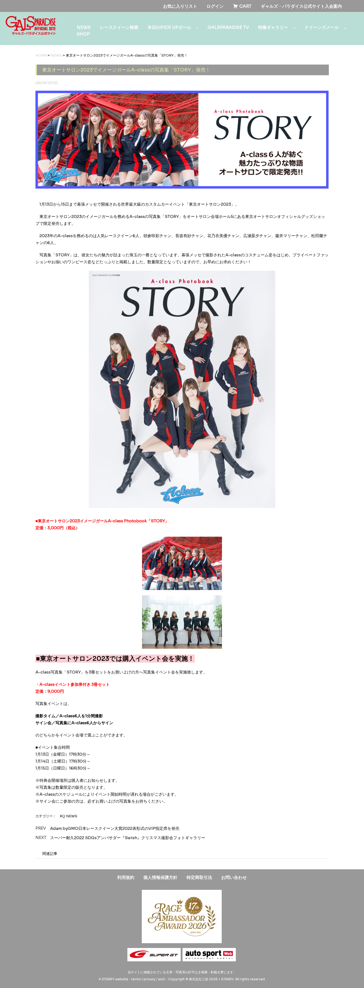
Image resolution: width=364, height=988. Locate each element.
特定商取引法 (199, 877)
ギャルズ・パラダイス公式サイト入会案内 (301, 6)
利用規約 (125, 877)
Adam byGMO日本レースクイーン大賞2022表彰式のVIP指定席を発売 (114, 828)
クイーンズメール (322, 27)
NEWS (84, 27)
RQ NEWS (68, 816)
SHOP (83, 34)
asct (161, 979)
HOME (41, 55)
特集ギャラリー (273, 27)
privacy (149, 979)
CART (245, 6)
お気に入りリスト (180, 6)
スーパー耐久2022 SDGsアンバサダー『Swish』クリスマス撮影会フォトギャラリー (127, 837)
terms (136, 979)
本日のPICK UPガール (169, 27)
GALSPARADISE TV (228, 27)
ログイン (215, 6)
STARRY (108, 979)
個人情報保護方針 (160, 877)
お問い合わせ (234, 877)
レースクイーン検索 (119, 27)
